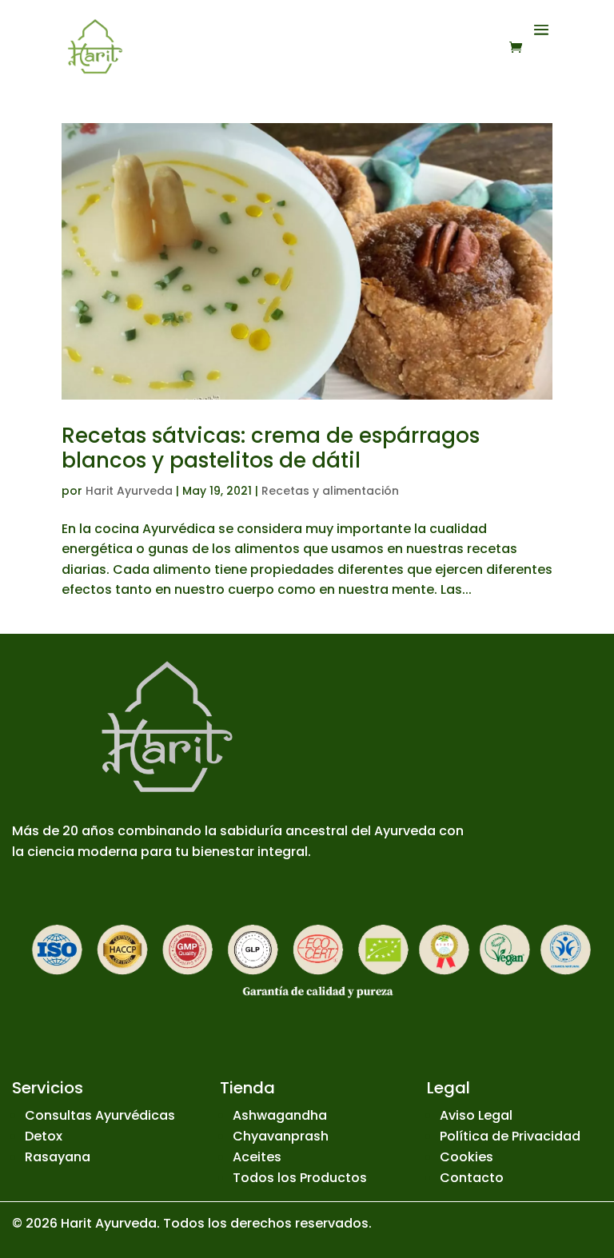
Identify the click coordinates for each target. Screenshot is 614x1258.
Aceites (257, 1157)
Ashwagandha (280, 1115)
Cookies (466, 1157)
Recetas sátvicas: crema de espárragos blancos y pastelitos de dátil (271, 448)
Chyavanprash (281, 1136)
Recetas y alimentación (330, 491)
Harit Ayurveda (129, 491)
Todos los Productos (300, 1177)
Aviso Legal (476, 1115)
